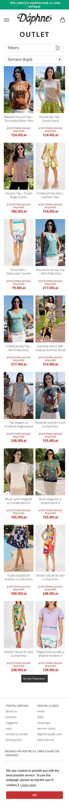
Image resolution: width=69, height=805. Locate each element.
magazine (12, 723)
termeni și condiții (17, 734)
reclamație (43, 723)
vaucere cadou (46, 728)
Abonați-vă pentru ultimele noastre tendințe (32, 753)
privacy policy (14, 740)
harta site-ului (45, 740)
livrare (41, 711)
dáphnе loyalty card (49, 734)
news (9, 728)
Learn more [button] (28, 785)
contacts (11, 717)
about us (11, 711)
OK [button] (35, 795)
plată (40, 717)
